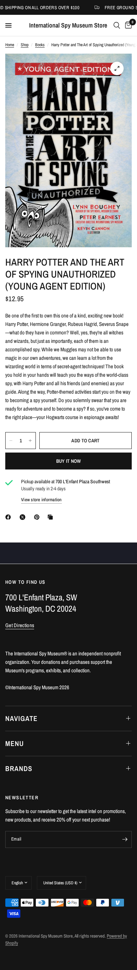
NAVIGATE (21, 718)
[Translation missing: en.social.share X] (24, 517)
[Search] (117, 25)
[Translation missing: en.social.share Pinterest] (38, 517)
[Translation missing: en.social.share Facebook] (9, 517)
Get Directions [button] (19, 625)
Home (9, 45)
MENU (14, 743)
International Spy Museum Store (68, 25)
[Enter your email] (125, 839)
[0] (127, 25)
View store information (41, 500)
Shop (24, 45)
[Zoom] (117, 68)
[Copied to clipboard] (51, 517)
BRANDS (18, 768)
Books (40, 45)
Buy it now (68, 461)
